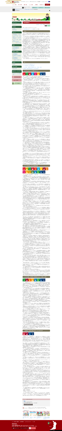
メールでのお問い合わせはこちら (28, 404)
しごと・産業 (31, 4)
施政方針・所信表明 (15, 51)
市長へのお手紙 (15, 66)
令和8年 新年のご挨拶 (16, 41)
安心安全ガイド (42, 4)
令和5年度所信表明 (15, 58)
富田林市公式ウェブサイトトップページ (19, 9)
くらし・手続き (14, 4)
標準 (43, 1)
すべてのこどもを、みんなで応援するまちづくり (29, 64)
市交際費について (15, 49)
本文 (21, 1)
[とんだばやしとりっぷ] (47, 5)
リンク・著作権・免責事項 (15, 421)
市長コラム (14, 32)
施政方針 (29, 9)
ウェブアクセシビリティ (28, 421)
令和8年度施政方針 (15, 53)
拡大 (42, 1)
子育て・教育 (20, 4)
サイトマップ (28, 1)
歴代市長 (14, 62)
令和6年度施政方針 (17, 10)
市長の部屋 (31, 9)
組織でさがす (35, 7)
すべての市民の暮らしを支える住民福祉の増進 (28, 65)
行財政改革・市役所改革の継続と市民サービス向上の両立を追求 (30, 68)
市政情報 (36, 4)
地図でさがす (41, 7)
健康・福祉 (25, 4)
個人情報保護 (22, 421)
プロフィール (14, 22)
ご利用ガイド (24, 1)
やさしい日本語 (36, 1)
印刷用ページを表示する (40, 24)
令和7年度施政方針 (15, 54)
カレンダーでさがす (48, 7)
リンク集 (33, 421)
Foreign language (32, 1)
